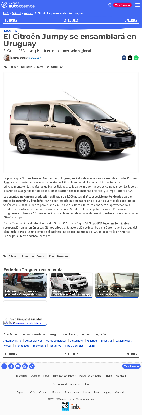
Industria (10, 30)
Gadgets (92, 340)
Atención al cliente (40, 375)
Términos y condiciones (64, 375)
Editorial (16, 13)
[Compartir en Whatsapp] (136, 57)
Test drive (55, 345)
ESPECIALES (71, 20)
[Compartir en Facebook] (124, 57)
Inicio (6, 13)
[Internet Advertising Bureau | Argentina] (76, 406)
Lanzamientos (123, 340)
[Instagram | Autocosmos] (25, 366)
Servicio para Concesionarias (67, 384)
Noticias (28, 13)
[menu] (137, 5)
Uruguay (107, 392)
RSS (87, 384)
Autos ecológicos (56, 340)
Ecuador (56, 392)
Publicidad (121, 375)
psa (47, 67)
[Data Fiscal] (65, 407)
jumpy (38, 67)
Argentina (21, 392)
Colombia (44, 392)
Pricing (108, 375)
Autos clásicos (33, 340)
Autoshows (77, 340)
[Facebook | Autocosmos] (4, 366)
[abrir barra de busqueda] (110, 5)
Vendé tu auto (122, 5)
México (86, 392)
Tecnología (39, 345)
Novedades (22, 345)
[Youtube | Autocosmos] (18, 366)
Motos (7, 345)
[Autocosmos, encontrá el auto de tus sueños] (18, 5)
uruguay (56, 67)
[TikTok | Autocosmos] (32, 366)
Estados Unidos (72, 392)
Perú (96, 392)
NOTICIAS (11, 20)
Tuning (91, 345)
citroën (13, 67)
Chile (32, 392)
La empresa (22, 375)
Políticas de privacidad (90, 375)
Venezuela (120, 392)
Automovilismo (12, 340)
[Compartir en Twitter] (130, 57)
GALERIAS (131, 20)
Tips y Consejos (74, 345)
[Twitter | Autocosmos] (11, 366)
